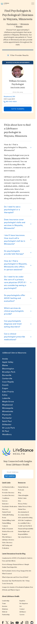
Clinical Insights (23, 495)
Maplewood (7, 405)
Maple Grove (8, 402)
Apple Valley (7, 362)
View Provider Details (17, 87)
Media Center (22, 498)
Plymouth (6, 415)
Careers (21, 614)
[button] (8, 493)
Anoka (5, 359)
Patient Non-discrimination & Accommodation (23, 512)
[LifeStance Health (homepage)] (5, 3)
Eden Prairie (8, 392)
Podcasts (21, 490)
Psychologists (12, 24)
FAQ (19, 501)
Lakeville (6, 398)
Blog (19, 493)
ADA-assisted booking (25, 517)
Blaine (5, 365)
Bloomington (8, 369)
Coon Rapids (8, 382)
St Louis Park (8, 428)
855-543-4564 (11, 101)
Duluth (5, 385)
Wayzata (19, 26)
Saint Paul (7, 421)
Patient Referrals (23, 487)
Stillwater (6, 425)
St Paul (5, 431)
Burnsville (6, 375)
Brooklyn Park (8, 372)
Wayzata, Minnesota (12, 158)
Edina (4, 395)
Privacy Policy (22, 504)
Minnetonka (7, 411)
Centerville (7, 379)
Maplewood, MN (9, 96)
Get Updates (10, 476)
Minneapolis (7, 408)
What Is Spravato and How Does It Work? (15, 577)
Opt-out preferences (24, 537)
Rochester (7, 418)
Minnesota (24, 24)
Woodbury (7, 434)
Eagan (5, 388)
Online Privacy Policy (25, 506)
